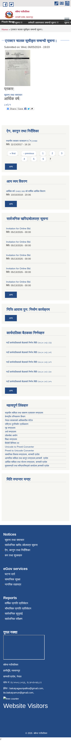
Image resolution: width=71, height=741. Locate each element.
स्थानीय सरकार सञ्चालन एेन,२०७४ (21, 140)
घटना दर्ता (10, 574)
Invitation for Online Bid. (18, 228)
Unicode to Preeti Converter (19, 446)
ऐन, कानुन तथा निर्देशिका (17, 550)
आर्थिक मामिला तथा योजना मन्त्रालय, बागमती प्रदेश (26, 462)
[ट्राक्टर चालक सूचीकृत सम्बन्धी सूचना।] (17, 67)
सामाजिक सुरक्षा (12, 579)
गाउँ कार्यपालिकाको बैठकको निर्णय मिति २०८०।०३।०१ (29, 362)
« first (13, 153)
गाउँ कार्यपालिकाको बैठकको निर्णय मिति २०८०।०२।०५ (29, 381)
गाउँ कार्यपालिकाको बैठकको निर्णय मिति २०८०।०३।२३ (29, 342)
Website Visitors (25, 705)
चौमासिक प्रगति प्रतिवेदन (18, 608)
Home (5, 29)
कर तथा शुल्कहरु (13, 555)
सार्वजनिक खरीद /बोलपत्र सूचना (21, 545)
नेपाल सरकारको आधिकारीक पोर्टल (19, 420)
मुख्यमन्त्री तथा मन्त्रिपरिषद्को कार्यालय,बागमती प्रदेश (27, 465)
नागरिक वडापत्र (13, 584)
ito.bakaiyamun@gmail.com (18, 692)
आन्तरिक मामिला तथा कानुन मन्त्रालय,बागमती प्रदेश (27, 458)
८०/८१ (7, 104)
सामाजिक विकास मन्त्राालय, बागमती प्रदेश (22, 454)
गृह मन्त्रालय (10, 428)
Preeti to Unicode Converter (19, 450)
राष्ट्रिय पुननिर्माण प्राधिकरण (17, 424)
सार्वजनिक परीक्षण (13, 618)
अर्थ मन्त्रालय (10, 431)
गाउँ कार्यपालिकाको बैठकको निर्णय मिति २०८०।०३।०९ (29, 352)
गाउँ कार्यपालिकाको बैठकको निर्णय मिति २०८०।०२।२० (29, 371)
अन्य (11, 166)
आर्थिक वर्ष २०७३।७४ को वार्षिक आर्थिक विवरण (25, 191)
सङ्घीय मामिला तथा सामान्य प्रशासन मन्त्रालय (24, 412)
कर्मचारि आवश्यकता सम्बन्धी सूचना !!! (41, 22)
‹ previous (29, 153)
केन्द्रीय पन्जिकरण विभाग (15, 416)
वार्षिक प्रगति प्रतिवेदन (16, 603)
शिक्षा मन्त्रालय (11, 439)
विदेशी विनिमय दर (12, 443)
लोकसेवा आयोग (11, 435)
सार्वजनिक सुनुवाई (14, 613)
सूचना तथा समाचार (13, 94)
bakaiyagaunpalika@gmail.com (26, 688)
